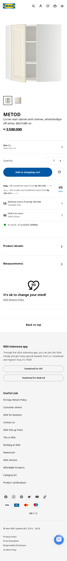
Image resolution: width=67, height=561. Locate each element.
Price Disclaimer (11, 541)
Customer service (12, 407)
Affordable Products (14, 467)
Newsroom (9, 452)
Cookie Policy (9, 549)
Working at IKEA (11, 444)
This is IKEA (9, 437)
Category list (10, 475)
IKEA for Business (12, 414)
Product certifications (14, 482)
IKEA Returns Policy (13, 299)
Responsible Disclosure (14, 545)
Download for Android (33, 377)
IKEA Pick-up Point (13, 429)
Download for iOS (33, 368)
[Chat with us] (59, 540)
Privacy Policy (9, 536)
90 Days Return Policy (15, 399)
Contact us (9, 422)
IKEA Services (10, 460)
